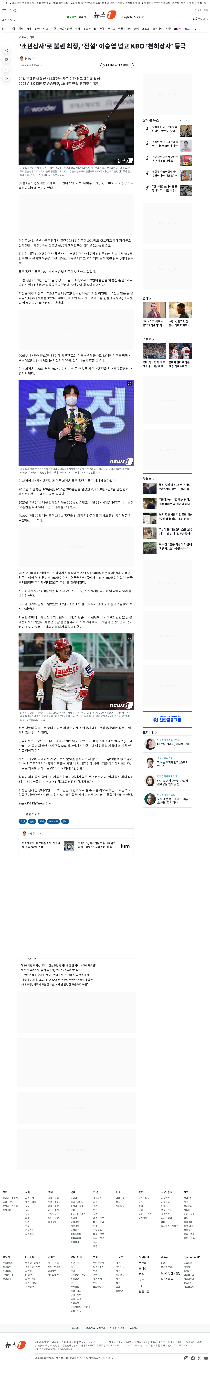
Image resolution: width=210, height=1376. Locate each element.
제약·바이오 (54, 1266)
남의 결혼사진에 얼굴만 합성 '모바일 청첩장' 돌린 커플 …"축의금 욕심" (176, 519)
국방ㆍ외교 (121, 1198)
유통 (186, 1218)
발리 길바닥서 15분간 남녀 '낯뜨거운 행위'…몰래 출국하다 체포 (175, 489)
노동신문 (139, 17)
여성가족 (29, 1230)
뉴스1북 (187, 1282)
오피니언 (149, 732)
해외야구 (120, 1266)
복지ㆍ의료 (53, 1262)
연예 (146, 298)
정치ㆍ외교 (143, 1198)
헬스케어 (52, 1270)
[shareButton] (6, 50)
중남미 (74, 1218)
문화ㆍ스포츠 (144, 1214)
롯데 (65, 821)
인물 (27, 1226)
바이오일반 (53, 1274)
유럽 (73, 1210)
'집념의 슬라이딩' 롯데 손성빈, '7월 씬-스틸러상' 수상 (50, 970)
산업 (186, 1192)
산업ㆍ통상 (53, 1206)
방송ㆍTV (98, 1266)
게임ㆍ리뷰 (30, 1282)
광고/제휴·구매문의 (95, 1328)
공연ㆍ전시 (76, 1262)
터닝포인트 (189, 1278)
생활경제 (188, 1222)
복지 (27, 1210)
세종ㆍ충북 (98, 1218)
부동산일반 (8, 1262)
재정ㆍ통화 (53, 1202)
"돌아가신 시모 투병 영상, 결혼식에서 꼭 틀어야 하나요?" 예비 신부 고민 (174, 504)
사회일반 (29, 1234)
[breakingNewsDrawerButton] (10, 10)
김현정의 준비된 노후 (167, 776)
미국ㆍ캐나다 (77, 1202)
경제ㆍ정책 (53, 1198)
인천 (95, 1210)
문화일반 (75, 1278)
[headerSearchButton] (15, 10)
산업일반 (188, 1198)
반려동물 (75, 1303)
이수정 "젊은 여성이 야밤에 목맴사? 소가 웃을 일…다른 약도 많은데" (175, 549)
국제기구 (75, 1230)
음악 (95, 1274)
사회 (27, 1192)
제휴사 (164, 1257)
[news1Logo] (15, 1344)
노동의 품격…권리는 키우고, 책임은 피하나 (172, 800)
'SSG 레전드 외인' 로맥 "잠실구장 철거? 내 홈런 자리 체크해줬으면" (58, 965)
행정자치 (97, 1198)
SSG (41, 821)
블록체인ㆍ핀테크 (169, 1226)
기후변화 (75, 1226)
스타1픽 (187, 1270)
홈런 (32, 821)
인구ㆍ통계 (53, 1210)
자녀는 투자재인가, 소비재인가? (172, 764)
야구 (118, 1262)
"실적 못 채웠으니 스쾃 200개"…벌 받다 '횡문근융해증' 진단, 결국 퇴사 (175, 534)
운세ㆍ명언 (76, 1295)
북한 (140, 1192)
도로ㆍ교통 (76, 1299)
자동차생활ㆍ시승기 (80, 1307)
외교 (118, 1192)
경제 (50, 1192)
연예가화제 (98, 1262)
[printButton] (6, 78)
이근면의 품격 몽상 (166, 794)
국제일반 (75, 1242)
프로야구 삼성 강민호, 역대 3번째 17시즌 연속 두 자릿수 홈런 (55, 975)
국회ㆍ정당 (8, 1202)
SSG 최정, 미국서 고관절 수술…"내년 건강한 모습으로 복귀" (54, 984)
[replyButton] (6, 59)
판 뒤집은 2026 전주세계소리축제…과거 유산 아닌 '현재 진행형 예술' (144, 3)
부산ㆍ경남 (98, 1238)
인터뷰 (96, 1282)
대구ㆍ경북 (98, 1234)
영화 (95, 1270)
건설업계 (7, 1278)
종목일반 (120, 1291)
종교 (73, 1270)
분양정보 (7, 1270)
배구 (118, 1278)
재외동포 (120, 1206)
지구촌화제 (76, 1238)
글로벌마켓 (166, 1266)
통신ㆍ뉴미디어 (32, 1266)
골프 (118, 1286)
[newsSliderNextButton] (189, 121)
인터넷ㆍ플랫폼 (32, 1262)
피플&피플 (76, 1234)
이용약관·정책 (117, 1328)
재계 (186, 1202)
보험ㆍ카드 (166, 1210)
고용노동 (52, 1214)
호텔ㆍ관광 (189, 1234)
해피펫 (82, 17)
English (127, 17)
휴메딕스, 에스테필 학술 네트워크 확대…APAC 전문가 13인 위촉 (97, 845)
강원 (95, 1214)
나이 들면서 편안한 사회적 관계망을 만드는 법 (172, 782)
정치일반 (7, 1210)
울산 (95, 1242)
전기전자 (188, 1206)
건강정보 (75, 1286)
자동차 (187, 1210)
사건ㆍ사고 (30, 1198)
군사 (140, 1202)
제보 (206, 10)
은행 (163, 1206)
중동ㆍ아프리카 (78, 1214)
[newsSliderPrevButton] (180, 121)
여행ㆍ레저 (76, 1291)
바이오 (51, 1257)
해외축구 (120, 1274)
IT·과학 (29, 1257)
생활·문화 (76, 1257)
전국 (95, 1192)
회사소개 (76, 1328)
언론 (73, 1282)
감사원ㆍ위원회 (10, 1206)
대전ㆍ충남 (98, 1222)
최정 (22, 821)
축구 (118, 1270)
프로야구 (53, 821)
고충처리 (134, 1328)
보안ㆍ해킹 (30, 1278)
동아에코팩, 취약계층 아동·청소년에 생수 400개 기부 (41, 845)
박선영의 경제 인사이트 (168, 739)
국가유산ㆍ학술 (78, 1274)
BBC (163, 1262)
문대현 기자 (30, 58)
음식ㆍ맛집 (76, 1311)
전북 (95, 1226)
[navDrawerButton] (4, 10)
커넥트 (198, 10)
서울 (95, 1202)
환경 (27, 1218)
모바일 (28, 1270)
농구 (118, 1282)
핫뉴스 (147, 478)
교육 (27, 1206)
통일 (118, 1202)
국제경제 (75, 1222)
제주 (95, 1246)
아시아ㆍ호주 (77, 1206)
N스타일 (97, 1286)
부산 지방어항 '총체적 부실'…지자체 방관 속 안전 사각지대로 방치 (70, 3)
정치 (5, 1192)
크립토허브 (70, 17)
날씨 (27, 1222)
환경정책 (52, 1222)
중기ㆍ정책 (189, 1214)
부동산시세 (8, 1274)
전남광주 (97, 1230)
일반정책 (7, 1266)
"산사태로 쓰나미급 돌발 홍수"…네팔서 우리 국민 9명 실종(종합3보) (165, 190)
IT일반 (28, 1274)
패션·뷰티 (189, 1226)
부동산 (6, 1257)
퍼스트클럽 (189, 1286)
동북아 (74, 1198)
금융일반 (165, 1198)
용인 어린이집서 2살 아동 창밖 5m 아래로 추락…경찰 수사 (165, 160)
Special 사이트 (192, 1257)
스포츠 (22, 37)
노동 (27, 1214)
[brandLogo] (105, 14)
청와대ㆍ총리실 (10, 1198)
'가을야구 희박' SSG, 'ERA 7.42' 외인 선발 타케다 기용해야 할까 (57, 979)
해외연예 (97, 1278)
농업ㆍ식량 (53, 1218)
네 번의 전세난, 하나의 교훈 (173, 744)
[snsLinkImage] (186, 1358)
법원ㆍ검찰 (30, 1202)
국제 (73, 1192)
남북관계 (142, 1218)
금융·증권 (166, 1192)
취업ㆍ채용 (189, 1238)
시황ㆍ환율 (166, 1218)
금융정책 (165, 1202)
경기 (95, 1206)
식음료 (187, 1230)
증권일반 (165, 1214)
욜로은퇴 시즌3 (164, 758)
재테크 (164, 1222)
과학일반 (29, 1286)
